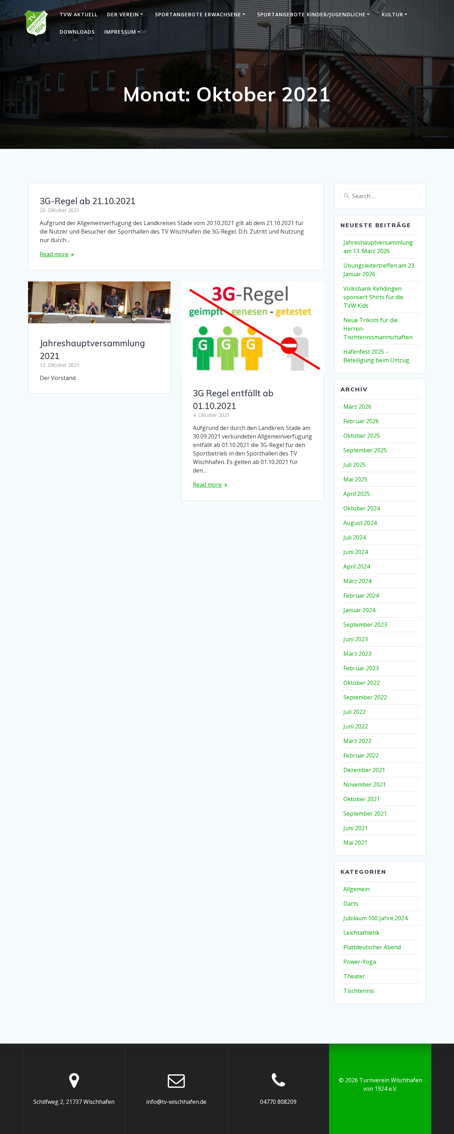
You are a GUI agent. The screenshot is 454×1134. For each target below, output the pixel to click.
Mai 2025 (355, 479)
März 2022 (357, 741)
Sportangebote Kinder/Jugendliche (311, 14)
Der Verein (123, 14)
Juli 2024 (354, 537)
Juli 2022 (354, 712)
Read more (54, 254)
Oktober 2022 (361, 683)
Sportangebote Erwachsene (198, 14)
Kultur (392, 14)
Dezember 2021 (364, 770)
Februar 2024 (361, 595)
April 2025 (356, 494)
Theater (354, 976)
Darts (350, 903)
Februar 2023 (361, 668)
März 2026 (357, 406)
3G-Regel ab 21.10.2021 (87, 201)
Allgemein (356, 889)
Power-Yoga (359, 962)
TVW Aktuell (79, 14)
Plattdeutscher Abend (372, 947)
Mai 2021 (355, 843)
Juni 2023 (355, 639)
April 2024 (356, 566)
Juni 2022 (355, 726)
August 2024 (360, 523)
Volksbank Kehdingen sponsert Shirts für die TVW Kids (373, 297)
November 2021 (364, 784)
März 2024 (357, 581)
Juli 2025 (354, 465)
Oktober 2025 (361, 436)
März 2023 (357, 654)
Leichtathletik (361, 933)
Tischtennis (358, 991)
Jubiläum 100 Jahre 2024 (375, 918)
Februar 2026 (361, 421)
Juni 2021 (355, 828)
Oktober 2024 (361, 508)
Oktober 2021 (361, 799)
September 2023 (365, 625)
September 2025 (365, 450)
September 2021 (365, 813)
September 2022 (365, 697)
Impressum (120, 31)
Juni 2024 (355, 552)
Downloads (77, 31)
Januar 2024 (359, 610)
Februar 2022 (361, 755)
